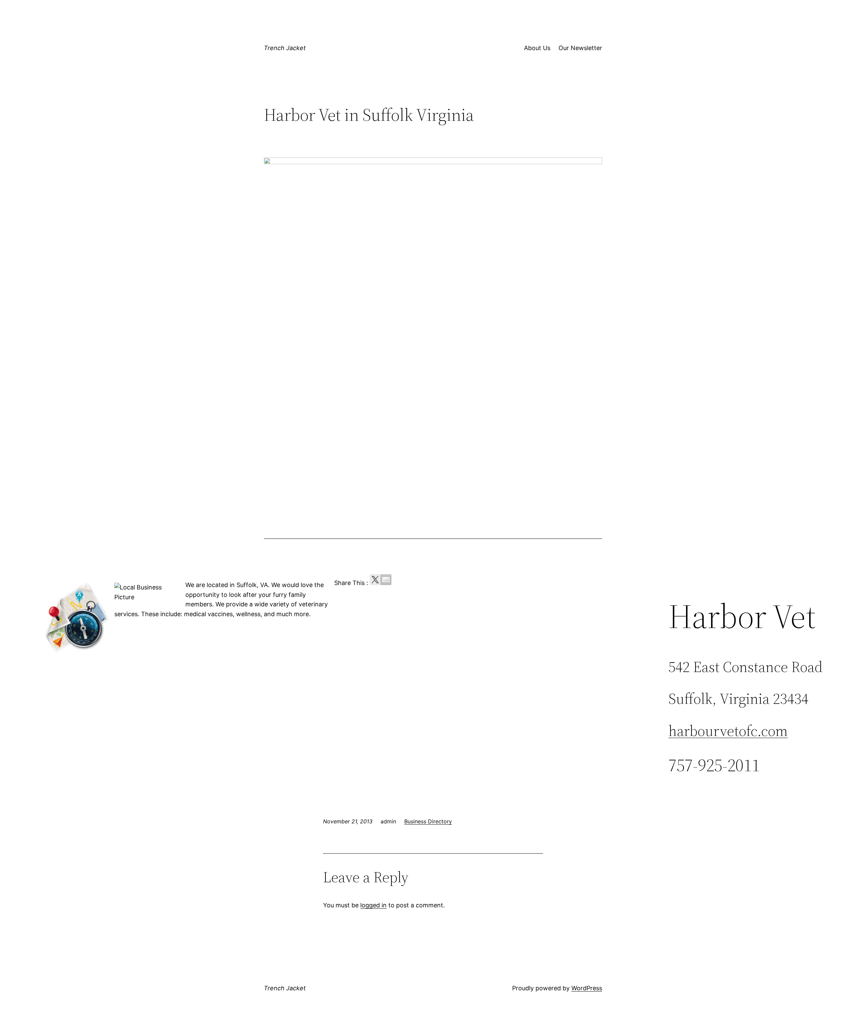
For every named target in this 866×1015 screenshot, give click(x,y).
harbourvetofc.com (728, 730)
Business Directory (428, 821)
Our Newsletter (580, 47)
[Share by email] (386, 579)
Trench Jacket (285, 47)
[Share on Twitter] (375, 579)
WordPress (586, 988)
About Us (537, 47)
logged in (373, 905)
